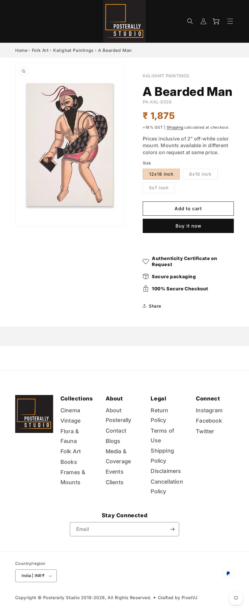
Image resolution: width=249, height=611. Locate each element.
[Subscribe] (172, 529)
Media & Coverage (118, 456)
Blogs (113, 441)
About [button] (114, 398)
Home (21, 50)
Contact (116, 430)
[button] (190, 21)
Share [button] (155, 306)
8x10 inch (200, 174)
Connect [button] (208, 398)
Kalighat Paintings (73, 50)
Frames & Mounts (73, 477)
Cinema (70, 410)
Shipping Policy (162, 455)
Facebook (209, 420)
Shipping (175, 127)
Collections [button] (76, 398)
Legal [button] (158, 398)
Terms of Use (162, 435)
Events (115, 471)
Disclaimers (166, 471)
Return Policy (159, 415)
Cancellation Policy (167, 486)
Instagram (209, 410)
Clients (115, 482)
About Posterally (118, 415)
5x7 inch (159, 187)
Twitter (205, 431)
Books (68, 462)
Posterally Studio (61, 597)
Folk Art (40, 50)
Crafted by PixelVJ (178, 597)
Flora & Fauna (69, 436)
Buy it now (188, 226)
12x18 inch (161, 174)
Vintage (70, 420)
